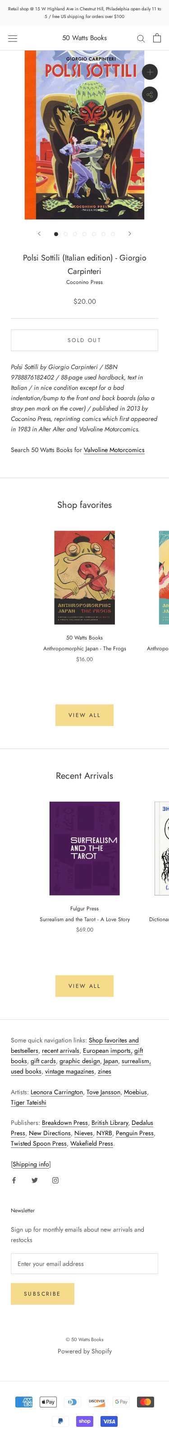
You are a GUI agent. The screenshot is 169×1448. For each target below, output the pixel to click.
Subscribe (42, 1294)
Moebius (135, 1091)
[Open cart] (157, 37)
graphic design (79, 1060)
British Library (109, 1122)
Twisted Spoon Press (39, 1143)
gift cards (43, 1060)
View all (84, 715)
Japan (111, 1060)
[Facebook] (14, 1179)
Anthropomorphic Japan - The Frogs (84, 648)
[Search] (141, 38)
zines (104, 1071)
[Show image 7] (113, 234)
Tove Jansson (103, 1091)
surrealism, (136, 1060)
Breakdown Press (65, 1122)
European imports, (107, 1050)
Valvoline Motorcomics (114, 449)
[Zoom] (150, 72)
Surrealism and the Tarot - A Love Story (85, 919)
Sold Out (84, 340)
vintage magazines (69, 1071)
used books (26, 1071)
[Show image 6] (103, 234)
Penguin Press (135, 1132)
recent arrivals (60, 1050)
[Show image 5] (94, 234)
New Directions (50, 1132)
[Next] (129, 234)
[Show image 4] (84, 234)
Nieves (83, 1132)
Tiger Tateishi (28, 1102)
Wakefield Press (91, 1143)
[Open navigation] (12, 37)
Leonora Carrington (57, 1091)
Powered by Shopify (85, 1351)
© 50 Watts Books (84, 1339)
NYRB (104, 1132)
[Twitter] (35, 1179)
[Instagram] (55, 1179)
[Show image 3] (75, 234)
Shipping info (31, 1164)
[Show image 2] (66, 234)
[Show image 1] (56, 234)
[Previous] (39, 234)
